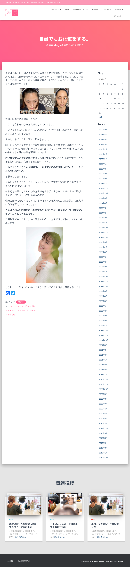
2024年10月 (104, 193)
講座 (66, 9)
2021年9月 (103, 345)
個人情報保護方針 (24, 561)
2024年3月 (103, 218)
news (11, 520)
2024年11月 (103, 188)
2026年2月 (103, 149)
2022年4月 (103, 311)
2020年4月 (103, 419)
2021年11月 (103, 335)
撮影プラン (56, 9)
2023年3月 (103, 267)
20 (111, 103)
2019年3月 (103, 448)
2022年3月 (103, 316)
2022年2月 (103, 321)
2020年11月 (103, 384)
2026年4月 (103, 144)
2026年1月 (103, 154)
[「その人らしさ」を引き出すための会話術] (65, 504)
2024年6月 (103, 203)
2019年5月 (103, 438)
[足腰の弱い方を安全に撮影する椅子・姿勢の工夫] (24, 504)
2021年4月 (103, 365)
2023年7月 (103, 247)
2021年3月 (103, 370)
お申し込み (117, 16)
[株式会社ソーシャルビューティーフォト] (11, 13)
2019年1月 (103, 453)
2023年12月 (104, 228)
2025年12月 (104, 159)
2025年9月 (103, 169)
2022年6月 (103, 301)
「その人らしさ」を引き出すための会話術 (64, 525)
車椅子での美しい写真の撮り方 (105, 525)
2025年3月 (103, 179)
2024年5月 (103, 208)
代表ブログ (21, 302)
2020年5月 (103, 414)
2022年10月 (104, 286)
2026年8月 (103, 130)
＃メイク (21, 310)
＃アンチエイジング (19, 306)
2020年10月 (104, 389)
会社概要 (118, 9)
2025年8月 (103, 174)
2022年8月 (103, 296)
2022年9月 (103, 291)
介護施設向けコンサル (80, 9)
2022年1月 (103, 326)
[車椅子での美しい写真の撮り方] (106, 504)
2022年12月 (104, 277)
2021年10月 (104, 340)
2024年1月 (103, 223)
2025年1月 (103, 184)
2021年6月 (103, 355)
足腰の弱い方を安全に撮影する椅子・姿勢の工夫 (23, 525)
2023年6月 (103, 252)
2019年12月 (104, 428)
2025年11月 (103, 164)
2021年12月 (104, 330)
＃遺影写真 (10, 315)
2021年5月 (103, 360)
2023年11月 (103, 232)
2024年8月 (103, 198)
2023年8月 (103, 242)
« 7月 (100, 117)
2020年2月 (103, 423)
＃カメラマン (11, 310)
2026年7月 (103, 135)
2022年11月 (103, 281)
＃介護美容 (30, 310)
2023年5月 (103, 257)
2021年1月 (103, 374)
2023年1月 (103, 272)
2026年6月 (103, 140)
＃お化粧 (31, 306)
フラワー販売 (106, 9)
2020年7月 (103, 404)
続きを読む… (20, 537)
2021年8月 (103, 350)
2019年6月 (103, 433)
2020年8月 (103, 399)
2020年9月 (103, 394)
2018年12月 (104, 458)
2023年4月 (103, 262)
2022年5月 (103, 306)
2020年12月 (104, 379)
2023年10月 (104, 237)
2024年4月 (103, 213)
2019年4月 (103, 443)
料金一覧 (95, 9)
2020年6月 (103, 409)
